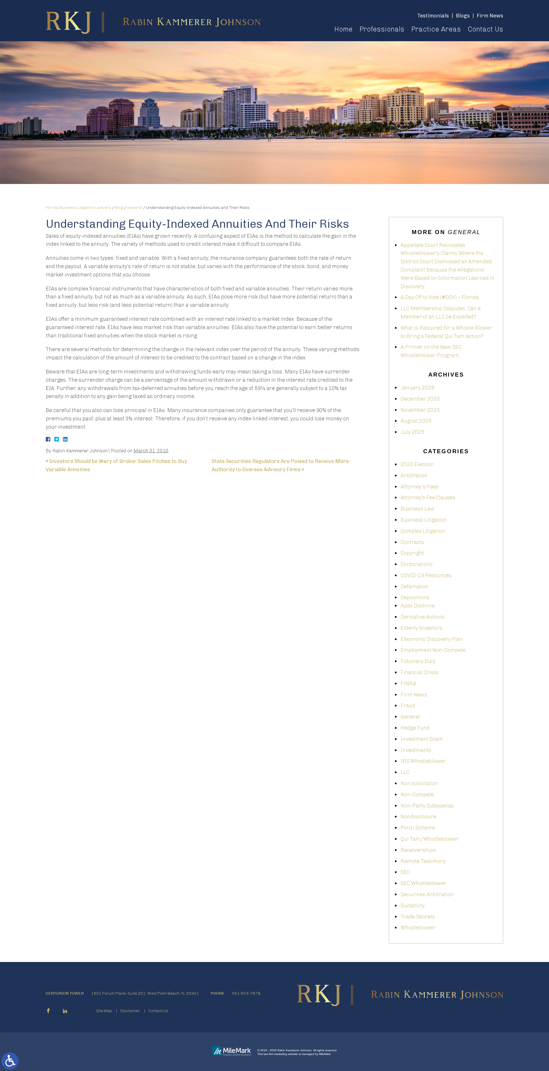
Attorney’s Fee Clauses (428, 497)
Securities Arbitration (427, 894)
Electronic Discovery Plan (432, 639)
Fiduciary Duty (418, 661)
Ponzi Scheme (418, 828)
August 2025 (416, 421)
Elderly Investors (421, 628)
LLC (405, 772)
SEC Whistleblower (423, 883)
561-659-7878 (246, 993)
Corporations (417, 564)
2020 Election (417, 464)
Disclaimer (130, 1010)
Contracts (412, 542)
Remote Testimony (423, 861)
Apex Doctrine (418, 606)
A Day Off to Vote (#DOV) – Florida (440, 297)
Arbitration (414, 475)
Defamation (414, 586)
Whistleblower (418, 927)
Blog (119, 207)
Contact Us (485, 29)
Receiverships (418, 850)
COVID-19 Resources (426, 575)
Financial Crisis (419, 672)
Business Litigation (424, 520)
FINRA (408, 683)
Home (343, 29)
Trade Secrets (418, 917)
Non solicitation (419, 783)
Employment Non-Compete (433, 650)
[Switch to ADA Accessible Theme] (10, 1061)
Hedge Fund (415, 728)
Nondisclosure (418, 816)
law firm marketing (275, 1054)
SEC (405, 872)
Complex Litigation (423, 531)
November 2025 (420, 410)
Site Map (104, 1010)
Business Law (417, 509)
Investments (416, 750)
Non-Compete (417, 794)
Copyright (412, 553)
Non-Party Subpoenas (427, 806)
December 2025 (420, 399)
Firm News (414, 695)
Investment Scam (422, 739)
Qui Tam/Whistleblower (430, 839)
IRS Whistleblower (423, 761)
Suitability (413, 905)
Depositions (415, 597)
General (134, 207)
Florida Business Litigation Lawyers (78, 207)
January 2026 (417, 388)
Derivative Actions (422, 617)
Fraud (408, 705)
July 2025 (412, 432)
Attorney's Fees (419, 487)
